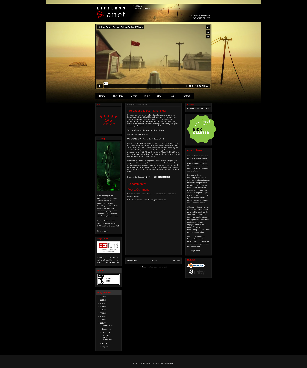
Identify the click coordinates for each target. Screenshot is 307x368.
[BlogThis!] (162, 177)
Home (102, 96)
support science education (109, 262)
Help (172, 96)
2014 (102, 313)
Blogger (171, 363)
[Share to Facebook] (166, 177)
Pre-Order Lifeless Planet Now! (107, 337)
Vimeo (206, 109)
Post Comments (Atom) (158, 267)
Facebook (191, 109)
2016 (102, 306)
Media (134, 96)
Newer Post (132, 261)
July (104, 347)
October (105, 329)
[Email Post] (155, 177)
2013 (102, 316)
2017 (102, 303)
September (106, 332)
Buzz (147, 96)
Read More (101, 231)
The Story (118, 96)
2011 (102, 323)
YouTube (199, 109)
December (106, 326)
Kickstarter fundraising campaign (160, 115)
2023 (102, 297)
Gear (159, 96)
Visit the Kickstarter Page (136, 135)
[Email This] (159, 177)
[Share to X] (164, 177)
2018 (102, 300)
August (105, 343)
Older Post (175, 261)
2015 (102, 310)
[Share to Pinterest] (169, 177)
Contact (186, 96)
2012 (102, 320)
